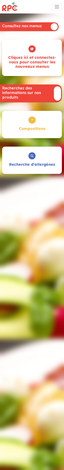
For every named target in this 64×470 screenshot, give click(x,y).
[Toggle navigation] (57, 6)
